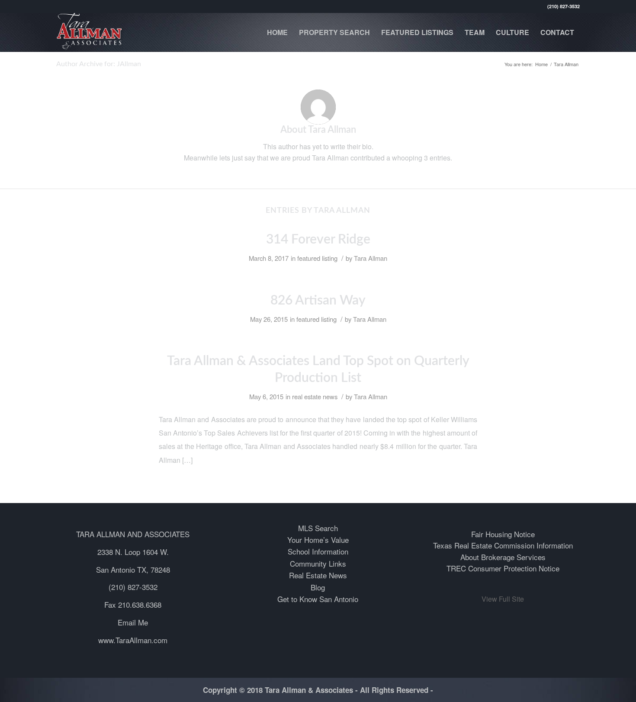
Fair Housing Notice (503, 534)
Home (541, 64)
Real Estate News (318, 575)
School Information (318, 551)
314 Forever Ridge (318, 239)
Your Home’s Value (318, 539)
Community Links (318, 563)
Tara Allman (370, 258)
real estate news (314, 396)
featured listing (317, 258)
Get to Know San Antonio (317, 598)
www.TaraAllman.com (132, 640)
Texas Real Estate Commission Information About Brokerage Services (503, 551)
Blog (318, 587)
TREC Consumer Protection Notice (502, 568)
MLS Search (318, 527)
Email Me (133, 622)
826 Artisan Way (318, 300)
